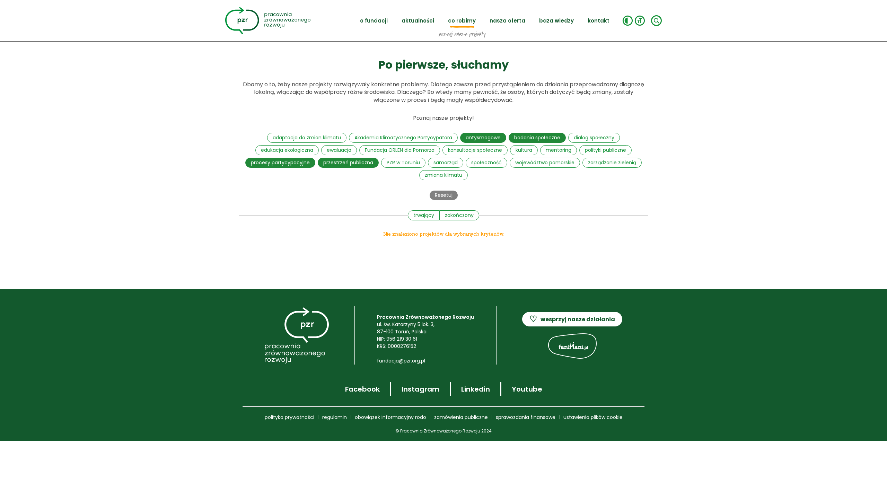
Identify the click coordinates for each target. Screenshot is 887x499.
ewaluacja (339, 150)
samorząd (445, 162)
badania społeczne (537, 137)
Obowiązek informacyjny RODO (390, 417)
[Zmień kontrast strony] (628, 21)
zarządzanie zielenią (612, 162)
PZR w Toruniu (403, 162)
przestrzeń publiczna (348, 162)
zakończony (459, 215)
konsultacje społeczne (475, 150)
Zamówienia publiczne (461, 417)
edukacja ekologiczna (287, 150)
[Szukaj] (656, 20)
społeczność (486, 162)
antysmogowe (483, 137)
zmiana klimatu (443, 175)
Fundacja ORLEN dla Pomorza (399, 150)
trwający (423, 215)
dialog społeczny (594, 137)
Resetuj (444, 195)
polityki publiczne (605, 150)
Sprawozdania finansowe (525, 417)
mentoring (558, 150)
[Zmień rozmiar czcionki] (640, 21)
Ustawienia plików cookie (593, 417)
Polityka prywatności (289, 417)
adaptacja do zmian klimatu (307, 137)
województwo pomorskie (544, 162)
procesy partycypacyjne (280, 162)
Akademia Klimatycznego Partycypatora (403, 137)
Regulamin (334, 417)
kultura (524, 150)
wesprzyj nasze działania (572, 319)
